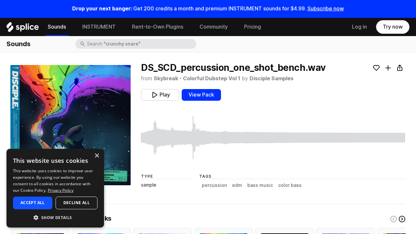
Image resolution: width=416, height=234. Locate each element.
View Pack (201, 95)
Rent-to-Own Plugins (157, 27)
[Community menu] (232, 27)
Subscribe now (325, 9)
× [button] (96, 155)
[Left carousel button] (393, 219)
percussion (214, 185)
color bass (290, 185)
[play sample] (273, 137)
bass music (260, 185)
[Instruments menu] (120, 27)
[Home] (22, 28)
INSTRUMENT (99, 27)
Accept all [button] (32, 202)
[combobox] (141, 43)
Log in (359, 27)
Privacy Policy (60, 190)
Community (214, 27)
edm (237, 185)
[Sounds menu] (71, 27)
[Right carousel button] (402, 219)
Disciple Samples (271, 78)
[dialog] (55, 188)
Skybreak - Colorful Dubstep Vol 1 (197, 78)
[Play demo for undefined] (70, 125)
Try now (393, 27)
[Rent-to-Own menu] (188, 27)
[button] (55, 217)
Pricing (252, 27)
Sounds (57, 27)
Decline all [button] (76, 202)
